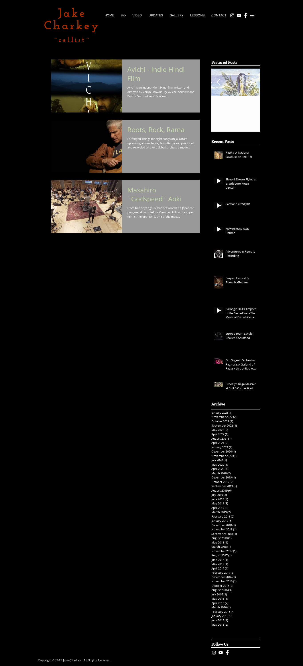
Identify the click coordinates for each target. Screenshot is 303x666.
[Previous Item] (218, 82)
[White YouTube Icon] (220, 652)
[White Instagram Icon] (213, 652)
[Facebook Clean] (227, 652)
